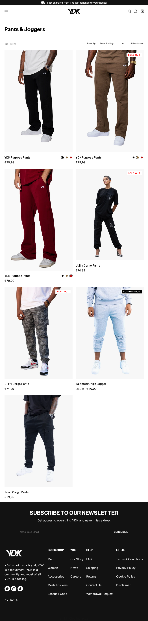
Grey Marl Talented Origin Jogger (101, 332)
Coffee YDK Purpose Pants (97, 101)
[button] (6, 11)
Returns (91, 576)
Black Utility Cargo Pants (95, 214)
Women (53, 567)
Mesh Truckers (58, 584)
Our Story (76, 559)
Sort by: (91, 43)
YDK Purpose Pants (18, 157)
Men (50, 559)
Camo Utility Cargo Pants (24, 332)
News (74, 567)
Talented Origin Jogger (91, 384)
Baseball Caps (57, 593)
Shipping (92, 567)
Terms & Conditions (129, 559)
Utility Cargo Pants (88, 265)
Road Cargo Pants (17, 492)
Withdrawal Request (99, 593)
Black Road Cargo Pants (24, 441)
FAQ (89, 559)
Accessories (56, 576)
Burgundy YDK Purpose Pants (27, 219)
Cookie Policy (125, 576)
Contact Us (93, 584)
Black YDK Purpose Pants (25, 101)
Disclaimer (123, 584)
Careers (75, 576)
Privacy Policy (126, 567)
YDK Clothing (71, 618)
